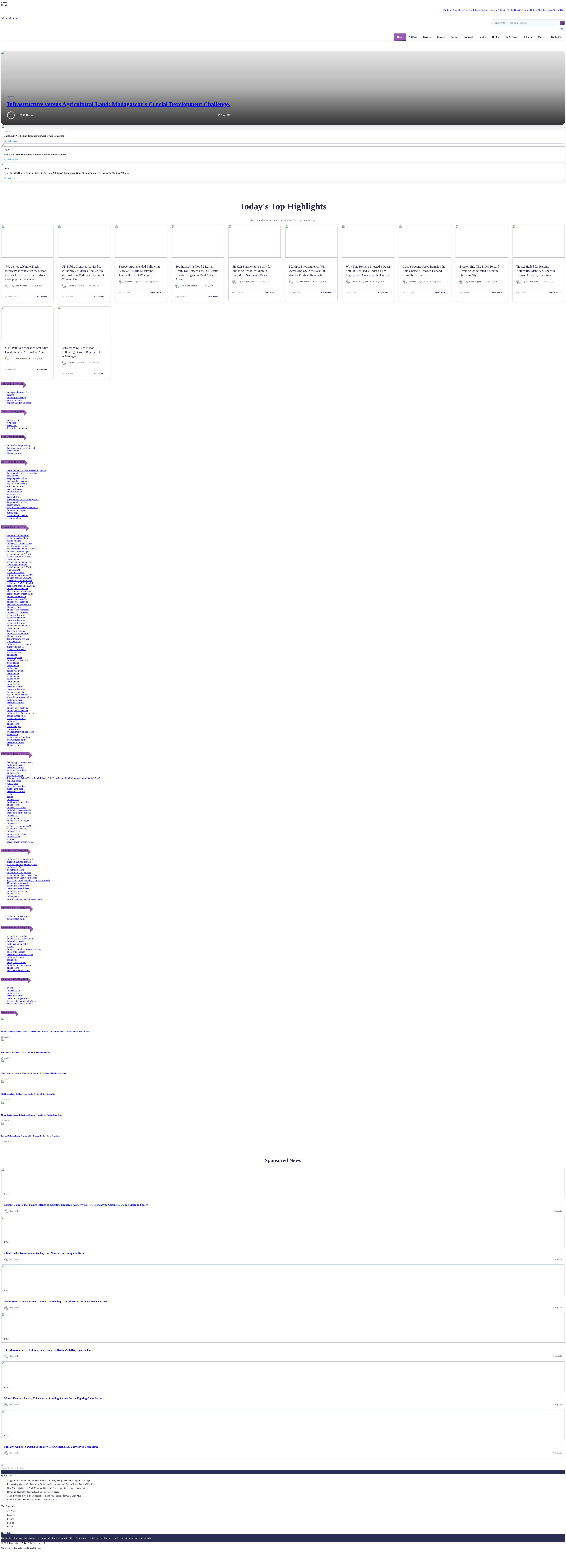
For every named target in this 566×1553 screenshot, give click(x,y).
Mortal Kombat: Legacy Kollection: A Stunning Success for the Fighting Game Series (31, 1115)
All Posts (11, 1511)
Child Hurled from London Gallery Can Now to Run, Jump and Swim (26, 1052)
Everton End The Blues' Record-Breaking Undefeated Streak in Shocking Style (479, 271)
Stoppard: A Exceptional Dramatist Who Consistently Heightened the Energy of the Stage (48, 1480)
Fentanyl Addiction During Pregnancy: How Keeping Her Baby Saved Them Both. (30, 1136)
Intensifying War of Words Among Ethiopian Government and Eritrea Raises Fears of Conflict (51, 1484)
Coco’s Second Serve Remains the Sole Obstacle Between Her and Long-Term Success (424, 271)
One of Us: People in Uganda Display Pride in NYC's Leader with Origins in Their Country (523, 10)
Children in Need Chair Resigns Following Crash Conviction (34, 136)
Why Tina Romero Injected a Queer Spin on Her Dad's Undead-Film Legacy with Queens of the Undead (368, 271)
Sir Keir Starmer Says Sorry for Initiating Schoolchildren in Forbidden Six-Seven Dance (252, 271)
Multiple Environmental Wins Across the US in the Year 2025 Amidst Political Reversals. (308, 271)
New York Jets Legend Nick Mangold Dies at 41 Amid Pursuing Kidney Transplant (46, 1488)
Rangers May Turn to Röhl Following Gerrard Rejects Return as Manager (83, 352)
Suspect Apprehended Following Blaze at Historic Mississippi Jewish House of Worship (139, 271)
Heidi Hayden (26, 115)
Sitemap (37, 1548)
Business (11, 1515)
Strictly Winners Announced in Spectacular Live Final (32, 1499)
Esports (10, 1519)
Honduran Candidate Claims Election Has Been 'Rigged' (33, 1492)
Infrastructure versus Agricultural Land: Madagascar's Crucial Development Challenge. (118, 104)
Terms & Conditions (23, 1548)
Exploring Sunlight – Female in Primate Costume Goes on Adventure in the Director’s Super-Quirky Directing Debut (425, 10)
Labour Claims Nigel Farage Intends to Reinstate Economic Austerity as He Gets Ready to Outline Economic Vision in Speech (46, 1031)
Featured (11, 1526)
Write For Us (7, 1548)
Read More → (43, 297)
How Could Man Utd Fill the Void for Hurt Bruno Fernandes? (35, 154)
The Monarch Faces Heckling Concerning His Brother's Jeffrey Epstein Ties (28, 1094)
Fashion (10, 1522)
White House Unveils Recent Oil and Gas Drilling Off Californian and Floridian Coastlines (33, 1073)
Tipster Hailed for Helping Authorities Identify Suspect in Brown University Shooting (535, 271)
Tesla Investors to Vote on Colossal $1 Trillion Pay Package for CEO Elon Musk (44, 1495)
